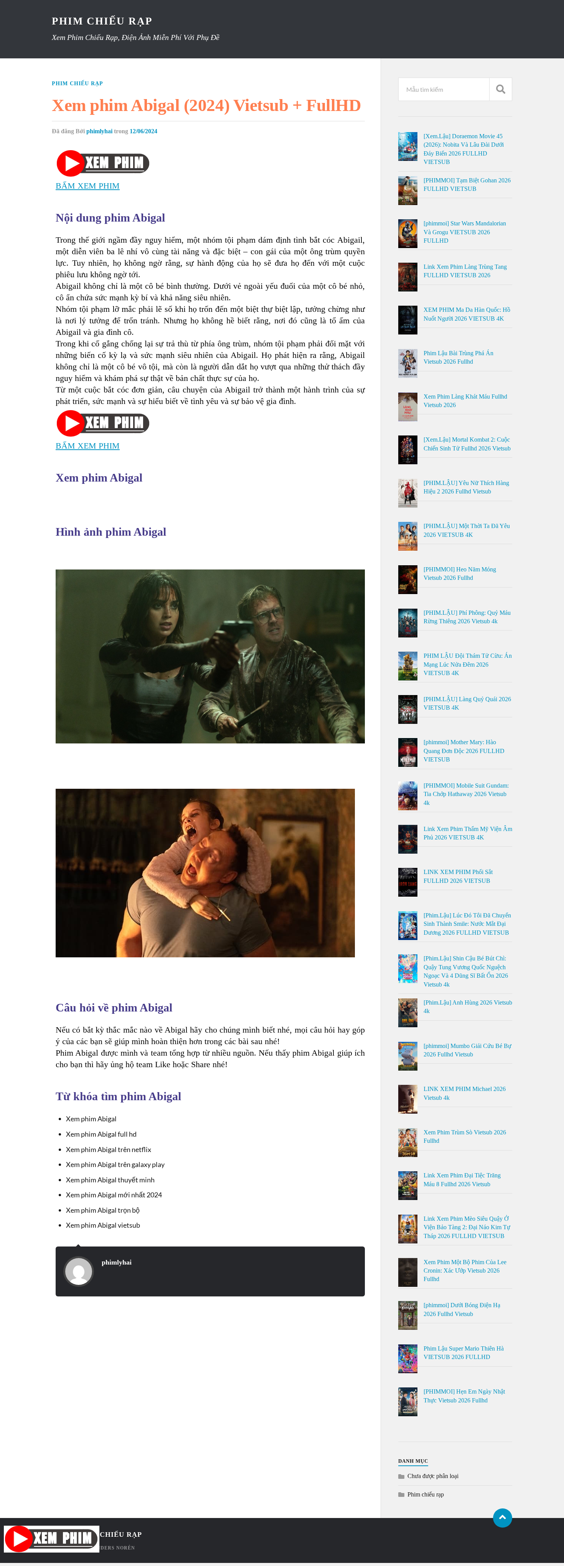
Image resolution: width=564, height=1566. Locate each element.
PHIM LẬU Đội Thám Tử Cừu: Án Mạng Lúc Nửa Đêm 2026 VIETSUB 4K (468, 664)
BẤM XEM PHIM (88, 185)
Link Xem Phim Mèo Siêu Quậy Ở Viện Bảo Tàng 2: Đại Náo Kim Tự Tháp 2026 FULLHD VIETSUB (467, 1227)
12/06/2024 (143, 131)
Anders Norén (114, 1548)
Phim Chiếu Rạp (102, 21)
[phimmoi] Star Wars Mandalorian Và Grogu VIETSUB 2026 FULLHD (465, 232)
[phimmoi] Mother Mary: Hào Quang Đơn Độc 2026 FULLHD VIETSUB (464, 751)
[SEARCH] (500, 89)
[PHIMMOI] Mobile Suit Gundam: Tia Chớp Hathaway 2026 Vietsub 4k (466, 794)
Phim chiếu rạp (77, 83)
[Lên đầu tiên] (502, 1518)
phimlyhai (99, 131)
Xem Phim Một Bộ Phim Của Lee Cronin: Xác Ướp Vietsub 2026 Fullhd (465, 1271)
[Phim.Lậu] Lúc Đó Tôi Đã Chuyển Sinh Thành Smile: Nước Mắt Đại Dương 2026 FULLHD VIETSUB (467, 924)
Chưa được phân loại (432, 1476)
